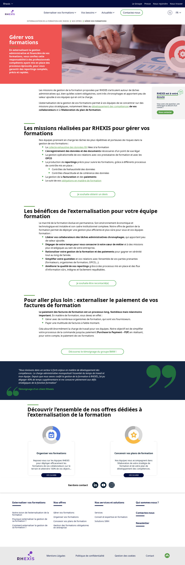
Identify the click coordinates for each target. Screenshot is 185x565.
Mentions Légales (56, 555)
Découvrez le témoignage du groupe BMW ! (92, 351)
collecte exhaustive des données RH (67, 147)
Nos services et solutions (109, 502)
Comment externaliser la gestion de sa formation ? (29, 526)
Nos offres (77, 21)
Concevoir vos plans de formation (70, 521)
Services (99, 512)
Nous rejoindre (160, 3)
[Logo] (9, 14)
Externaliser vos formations (59, 12)
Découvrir (51, 475)
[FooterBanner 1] (25, 559)
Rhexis (6, 3)
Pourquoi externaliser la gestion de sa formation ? (29, 520)
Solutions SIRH (102, 521)
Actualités (107, 12)
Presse (147, 3)
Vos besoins (87, 12)
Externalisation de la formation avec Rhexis (48, 21)
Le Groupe (137, 3)
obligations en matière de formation (81, 180)
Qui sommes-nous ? (147, 502)
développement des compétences (110, 106)
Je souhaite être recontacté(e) (92, 283)
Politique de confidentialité (90, 555)
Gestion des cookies (125, 555)
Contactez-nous (131, 12)
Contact (150, 555)
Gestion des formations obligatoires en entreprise (71, 526)
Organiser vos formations (66, 517)
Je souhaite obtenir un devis (92, 194)
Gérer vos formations (96, 21)
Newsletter (142, 523)
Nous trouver (176, 3)
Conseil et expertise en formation (111, 517)
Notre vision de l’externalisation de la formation (30, 513)
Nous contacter (165, 112)
